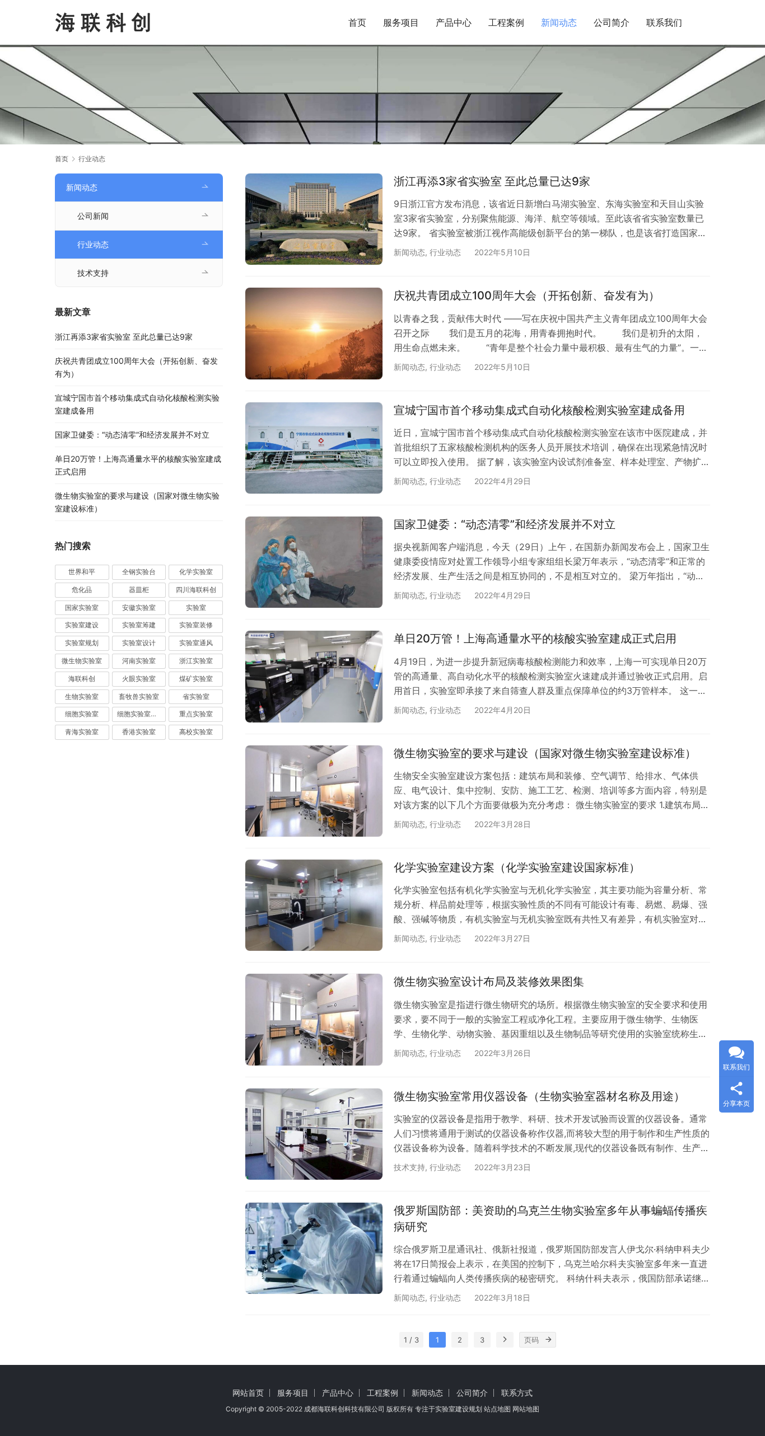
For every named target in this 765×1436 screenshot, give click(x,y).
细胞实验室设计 (140, 714)
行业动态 (445, 252)
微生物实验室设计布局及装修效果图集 (489, 981)
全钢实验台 (139, 571)
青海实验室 (82, 732)
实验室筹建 (139, 625)
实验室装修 (196, 625)
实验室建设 (82, 625)
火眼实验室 (139, 678)
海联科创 (81, 678)
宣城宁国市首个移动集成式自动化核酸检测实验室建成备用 (539, 410)
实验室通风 (196, 643)
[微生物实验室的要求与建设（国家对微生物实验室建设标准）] (313, 791)
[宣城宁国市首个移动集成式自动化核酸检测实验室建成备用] (313, 448)
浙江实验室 (196, 660)
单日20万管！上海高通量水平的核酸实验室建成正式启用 (535, 638)
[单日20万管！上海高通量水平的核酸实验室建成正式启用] (313, 676)
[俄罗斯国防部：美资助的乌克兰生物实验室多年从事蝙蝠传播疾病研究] (313, 1248)
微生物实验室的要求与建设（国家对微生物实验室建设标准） (545, 753)
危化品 (82, 589)
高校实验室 (196, 732)
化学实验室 (196, 571)
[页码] (548, 1340)
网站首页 (248, 1392)
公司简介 (611, 22)
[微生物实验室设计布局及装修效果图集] (313, 1019)
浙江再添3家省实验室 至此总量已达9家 (492, 181)
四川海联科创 (196, 589)
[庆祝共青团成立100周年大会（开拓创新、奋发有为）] (313, 333)
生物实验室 (82, 696)
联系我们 (664, 22)
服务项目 (401, 22)
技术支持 (409, 1167)
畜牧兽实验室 (139, 696)
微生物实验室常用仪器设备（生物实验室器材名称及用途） (539, 1096)
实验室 (196, 607)
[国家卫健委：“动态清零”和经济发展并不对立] (313, 562)
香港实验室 (139, 732)
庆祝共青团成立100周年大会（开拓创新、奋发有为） (527, 295)
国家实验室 (82, 607)
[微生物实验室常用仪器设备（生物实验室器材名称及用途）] (313, 1134)
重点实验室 (196, 714)
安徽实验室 (139, 607)
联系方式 (517, 1392)
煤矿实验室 (196, 678)
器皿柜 (139, 589)
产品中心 (454, 22)
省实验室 (196, 696)
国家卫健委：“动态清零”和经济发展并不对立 (504, 524)
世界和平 (81, 571)
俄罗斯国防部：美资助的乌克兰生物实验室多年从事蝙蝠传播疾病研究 (550, 1218)
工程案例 (506, 22)
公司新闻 (93, 215)
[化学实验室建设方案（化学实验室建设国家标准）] (313, 905)
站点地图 (497, 1409)
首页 (357, 22)
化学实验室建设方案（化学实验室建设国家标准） (517, 867)
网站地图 (525, 1409)
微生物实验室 (82, 660)
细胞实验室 (82, 714)
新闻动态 (559, 22)
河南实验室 (139, 660)
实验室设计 (139, 643)
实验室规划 (82, 643)
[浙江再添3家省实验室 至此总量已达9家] (313, 219)
